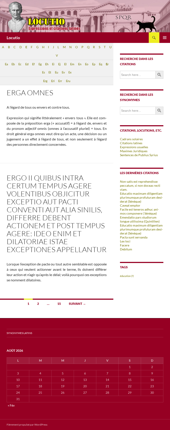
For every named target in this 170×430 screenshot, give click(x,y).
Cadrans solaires (131, 139)
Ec (19, 64)
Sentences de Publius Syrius (139, 155)
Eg (40, 64)
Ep (93, 64)
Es (43, 72)
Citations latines (131, 143)
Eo (86, 64)
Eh (46, 64)
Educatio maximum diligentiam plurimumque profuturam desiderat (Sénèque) (141, 229)
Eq (100, 64)
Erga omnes (30, 92)
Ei (53, 64)
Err (60, 81)
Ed (26, 64)
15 (59, 303)
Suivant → (77, 303)
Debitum (126, 249)
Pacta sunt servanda (133, 237)
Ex (69, 72)
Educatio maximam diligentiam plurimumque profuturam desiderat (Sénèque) (141, 197)
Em (72, 64)
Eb (13, 64)
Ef (33, 64)
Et (49, 72)
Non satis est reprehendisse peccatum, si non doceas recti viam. (140, 185)
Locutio (13, 37)
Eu (56, 72)
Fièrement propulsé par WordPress (27, 424)
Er (107, 64)
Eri (52, 81)
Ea (6, 64)
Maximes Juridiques (133, 151)
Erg (45, 81)
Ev (63, 72)
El (65, 64)
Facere (124, 245)
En (79, 64)
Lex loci (125, 241)
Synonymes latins (19, 333)
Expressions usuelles (134, 147)
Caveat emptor (130, 205)
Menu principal (164, 37)
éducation (127, 276)
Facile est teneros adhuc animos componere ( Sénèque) (139, 211)
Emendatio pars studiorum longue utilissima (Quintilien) (140, 219)
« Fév (11, 405)
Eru (68, 81)
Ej (59, 64)
